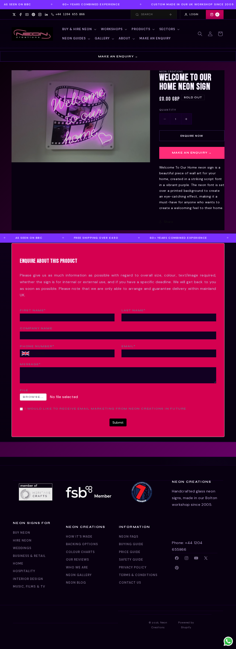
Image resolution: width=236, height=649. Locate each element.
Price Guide (129, 552)
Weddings (22, 548)
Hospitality (24, 571)
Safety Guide (131, 560)
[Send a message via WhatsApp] (228, 641)
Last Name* (133, 310)
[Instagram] (39, 14)
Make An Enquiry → (118, 56)
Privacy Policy (133, 567)
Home (18, 563)
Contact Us (130, 583)
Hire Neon (22, 540)
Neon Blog (76, 583)
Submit (118, 422)
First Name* (33, 310)
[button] (78, 29)
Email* (128, 346)
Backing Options (82, 544)
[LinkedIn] (46, 14)
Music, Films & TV (29, 586)
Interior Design (28, 579)
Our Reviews (77, 560)
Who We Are (77, 567)
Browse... (33, 397)
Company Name (36, 328)
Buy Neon (21, 533)
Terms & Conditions (138, 575)
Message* (30, 364)
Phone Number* (37, 346)
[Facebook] (20, 14)
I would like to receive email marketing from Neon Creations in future (105, 408)
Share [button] (168, 222)
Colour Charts (80, 552)
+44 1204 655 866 (70, 14)
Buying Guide (131, 544)
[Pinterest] (33, 14)
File (24, 390)
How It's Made (79, 536)
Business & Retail (29, 556)
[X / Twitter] (14, 14)
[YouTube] (27, 14)
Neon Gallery (79, 575)
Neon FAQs (128, 536)
